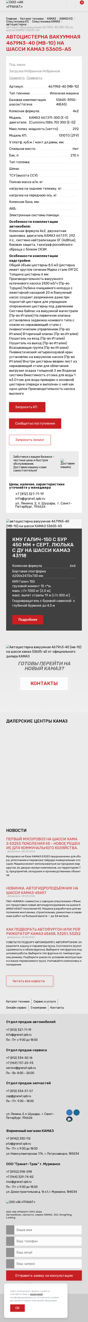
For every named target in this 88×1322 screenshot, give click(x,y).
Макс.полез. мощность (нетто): (34, 129)
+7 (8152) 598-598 (19, 1172)
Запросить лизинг (29, 440)
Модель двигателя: (18, 120)
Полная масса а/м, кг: (26, 182)
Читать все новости (28, 981)
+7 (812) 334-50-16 (19, 1058)
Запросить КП (26, 407)
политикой (36, 1294)
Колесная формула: (24, 111)
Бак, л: (14, 155)
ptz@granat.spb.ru (18, 1143)
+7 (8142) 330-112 (18, 1138)
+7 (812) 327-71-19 (29, 494)
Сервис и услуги (45, 1001)
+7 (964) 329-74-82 (20, 1177)
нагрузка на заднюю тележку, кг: (35, 188)
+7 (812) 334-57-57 (19, 1091)
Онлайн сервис (16, 1007)
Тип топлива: (19, 162)
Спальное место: (22, 149)
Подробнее (27, 620)
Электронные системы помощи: (34, 215)
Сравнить (17, 78)
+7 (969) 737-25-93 (19, 1063)
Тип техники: (19, 93)
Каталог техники (17, 1001)
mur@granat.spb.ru (19, 1182)
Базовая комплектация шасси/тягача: (27, 102)
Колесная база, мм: (24, 202)
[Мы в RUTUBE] (69, 1120)
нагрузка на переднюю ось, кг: (33, 195)
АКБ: (12, 209)
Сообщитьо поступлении (35, 423)
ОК (17, 1308)
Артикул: (16, 86)
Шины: (14, 169)
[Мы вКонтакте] (69, 1113)
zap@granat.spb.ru (18, 1096)
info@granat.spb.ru (30, 498)
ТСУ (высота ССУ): (23, 175)
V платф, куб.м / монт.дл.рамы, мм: (36, 142)
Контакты (57, 1007)
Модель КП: (18, 135)
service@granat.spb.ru (21, 1068)
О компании (38, 1007)
